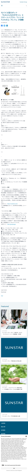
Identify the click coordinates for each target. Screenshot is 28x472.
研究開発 (3, 430)
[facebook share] (2, 26)
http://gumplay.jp (11, 224)
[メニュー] (2, 5)
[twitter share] (4, 26)
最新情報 (3, 433)
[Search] (26, 5)
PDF (2, 296)
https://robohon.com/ (12, 203)
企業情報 (3, 423)
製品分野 (3, 426)
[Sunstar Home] (5, 2)
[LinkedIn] (7, 26)
